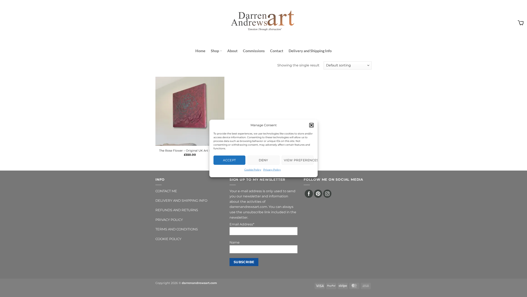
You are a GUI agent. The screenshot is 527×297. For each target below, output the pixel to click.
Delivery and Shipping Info (310, 51)
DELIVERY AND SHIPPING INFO (181, 201)
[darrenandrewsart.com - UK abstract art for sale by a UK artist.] (263, 23)
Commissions (254, 51)
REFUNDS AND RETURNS (176, 210)
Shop (215, 51)
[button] (311, 125)
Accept (229, 160)
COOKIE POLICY (168, 239)
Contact (276, 51)
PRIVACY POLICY (169, 220)
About (232, 51)
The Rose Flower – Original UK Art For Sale (190, 150)
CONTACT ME (166, 191)
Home (200, 51)
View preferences (299, 160)
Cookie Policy (252, 169)
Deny (263, 160)
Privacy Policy (272, 169)
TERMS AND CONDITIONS (176, 229)
